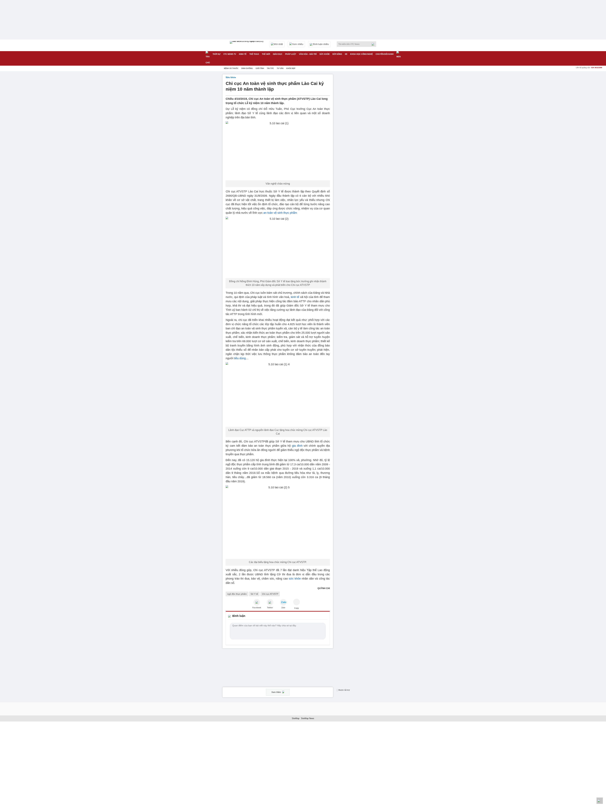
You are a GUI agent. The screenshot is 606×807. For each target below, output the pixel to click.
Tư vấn (280, 68)
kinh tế (295, 297)
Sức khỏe (324, 54)
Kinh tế (243, 54)
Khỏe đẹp (290, 68)
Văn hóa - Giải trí (308, 54)
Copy (296, 608)
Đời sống (337, 54)
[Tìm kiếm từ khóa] (373, 44)
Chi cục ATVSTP (270, 594)
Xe (346, 54)
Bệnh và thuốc (231, 68)
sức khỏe (295, 578)
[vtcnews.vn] (256, 602)
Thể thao (254, 54)
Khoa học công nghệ (361, 54)
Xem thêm (276, 692)
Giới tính (260, 68)
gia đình (297, 445)
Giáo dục (277, 54)
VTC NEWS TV (229, 54)
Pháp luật (290, 54)
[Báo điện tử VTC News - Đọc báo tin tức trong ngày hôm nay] (247, 45)
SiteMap (295, 718)
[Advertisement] (359, 121)
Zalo (283, 608)
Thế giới (266, 54)
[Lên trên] (600, 801)
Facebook (256, 608)
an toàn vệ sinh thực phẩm (280, 212)
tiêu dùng (240, 358)
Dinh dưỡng (247, 68)
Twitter (270, 608)
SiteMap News (307, 718)
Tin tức (270, 68)
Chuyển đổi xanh (385, 54)
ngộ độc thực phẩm (237, 594)
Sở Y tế (254, 594)
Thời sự (216, 54)
